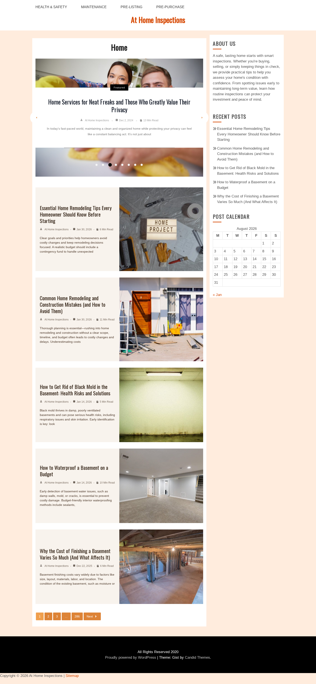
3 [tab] (110, 165)
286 (77, 616)
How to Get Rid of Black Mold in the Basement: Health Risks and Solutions (75, 390)
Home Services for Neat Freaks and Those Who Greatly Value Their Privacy (119, 105)
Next (90, 616)
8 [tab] (142, 165)
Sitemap (72, 676)
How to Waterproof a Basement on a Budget (74, 471)
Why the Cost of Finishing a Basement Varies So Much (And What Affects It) (75, 554)
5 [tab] (122, 165)
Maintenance (94, 7)
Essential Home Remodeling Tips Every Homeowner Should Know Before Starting (76, 214)
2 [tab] (103, 165)
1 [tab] (96, 165)
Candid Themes (197, 657)
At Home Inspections (158, 19)
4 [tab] (116, 165)
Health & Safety (51, 7)
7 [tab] (135, 165)
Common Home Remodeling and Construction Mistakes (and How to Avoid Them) (72, 304)
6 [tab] (129, 165)
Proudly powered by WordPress (130, 657)
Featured (119, 87)
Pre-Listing (131, 7)
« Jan (217, 295)
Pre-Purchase (170, 7)
